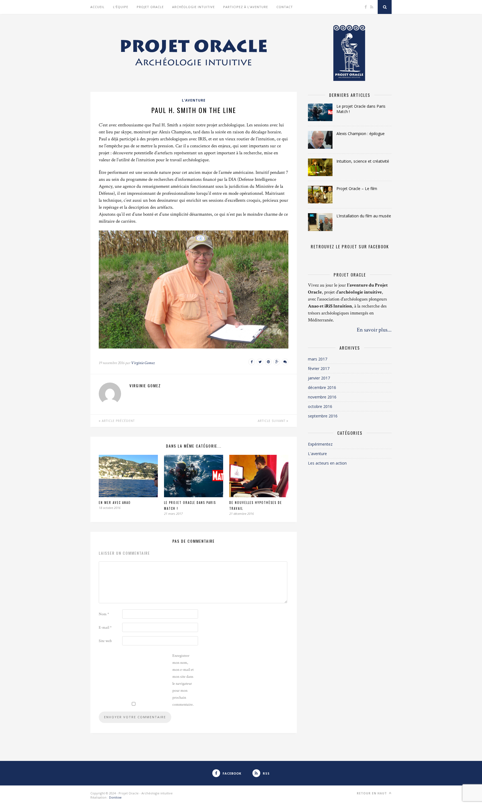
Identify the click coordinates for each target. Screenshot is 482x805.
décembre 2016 (322, 387)
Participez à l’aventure (245, 7)
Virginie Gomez (143, 363)
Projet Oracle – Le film (356, 188)
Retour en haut (372, 793)
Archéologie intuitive (193, 7)
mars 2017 (317, 359)
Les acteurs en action (327, 463)
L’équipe (120, 7)
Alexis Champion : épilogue (360, 133)
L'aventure (194, 100)
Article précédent (118, 421)
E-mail (105, 627)
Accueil (97, 7)
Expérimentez (320, 444)
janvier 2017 (319, 378)
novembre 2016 (322, 397)
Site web (105, 640)
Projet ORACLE (150, 7)
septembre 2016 (323, 416)
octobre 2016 (320, 406)
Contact (284, 7)
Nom (104, 614)
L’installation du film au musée (363, 215)
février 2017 (318, 368)
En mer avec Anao (115, 502)
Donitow (115, 797)
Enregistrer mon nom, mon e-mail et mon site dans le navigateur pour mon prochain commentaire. (183, 680)
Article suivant (272, 421)
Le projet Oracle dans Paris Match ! (360, 109)
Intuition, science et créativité (362, 161)
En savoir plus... (374, 329)
